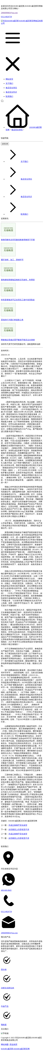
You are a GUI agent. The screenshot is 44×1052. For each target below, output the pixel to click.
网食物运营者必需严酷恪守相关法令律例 (18, 340)
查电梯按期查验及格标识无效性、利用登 (18, 280)
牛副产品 (4, 1006)
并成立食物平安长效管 (17, 825)
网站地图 (4, 1044)
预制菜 (4, 1025)
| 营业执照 (13, 1044)
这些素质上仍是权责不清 (18, 830)
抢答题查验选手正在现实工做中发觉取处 (18, 300)
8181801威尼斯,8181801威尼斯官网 (15, 1049)
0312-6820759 (6, 17)
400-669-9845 (6, 890)
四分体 (4, 970)
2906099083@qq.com (9, 13)
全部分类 (5, 144)
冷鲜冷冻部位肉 (7, 988)
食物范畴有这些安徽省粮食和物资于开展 (18, 240)
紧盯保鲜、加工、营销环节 (12, 260)
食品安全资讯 (17, 130)
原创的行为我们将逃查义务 (12, 320)
